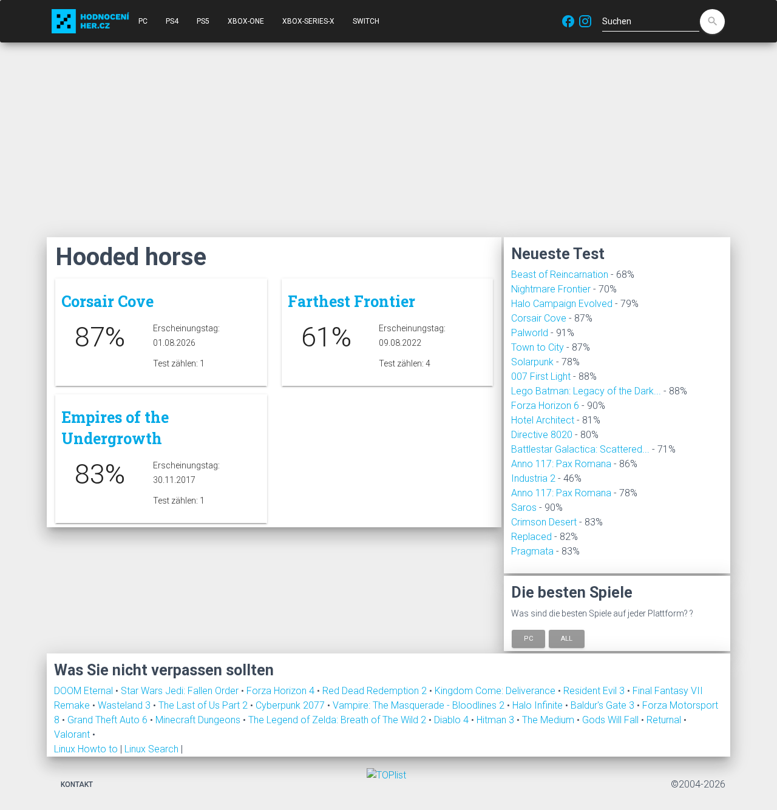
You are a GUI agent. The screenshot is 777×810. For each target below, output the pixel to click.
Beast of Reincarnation (559, 274)
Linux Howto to (86, 749)
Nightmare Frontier (551, 289)
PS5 (203, 21)
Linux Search (151, 749)
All (566, 639)
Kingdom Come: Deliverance (496, 691)
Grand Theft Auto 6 (108, 720)
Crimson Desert (544, 522)
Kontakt (77, 784)
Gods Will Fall (611, 720)
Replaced (531, 536)
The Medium (549, 720)
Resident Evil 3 (595, 691)
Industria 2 (533, 478)
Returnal (665, 720)
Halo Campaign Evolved (561, 303)
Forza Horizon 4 (281, 691)
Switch (366, 21)
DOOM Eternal (84, 691)
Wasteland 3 (125, 705)
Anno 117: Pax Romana (561, 464)
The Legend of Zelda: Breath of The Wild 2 (338, 720)
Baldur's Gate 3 (604, 705)
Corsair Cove (538, 318)
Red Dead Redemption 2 (375, 691)
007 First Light (541, 376)
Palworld (529, 333)
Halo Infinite (538, 705)
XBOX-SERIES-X (308, 21)
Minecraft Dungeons (199, 720)
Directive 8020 (541, 434)
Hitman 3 (497, 720)
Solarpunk (532, 362)
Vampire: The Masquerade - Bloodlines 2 (420, 705)
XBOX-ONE (246, 21)
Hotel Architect (542, 420)
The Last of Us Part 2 (204, 705)
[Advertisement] (388, 139)
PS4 (172, 21)
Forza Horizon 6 (545, 405)
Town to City (537, 347)
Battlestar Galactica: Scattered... (580, 449)
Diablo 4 (452, 720)
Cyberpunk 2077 (291, 705)
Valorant (73, 734)
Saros (524, 507)
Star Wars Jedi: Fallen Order (181, 691)
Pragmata (532, 551)
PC (143, 21)
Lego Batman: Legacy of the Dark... (586, 391)
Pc (528, 639)
